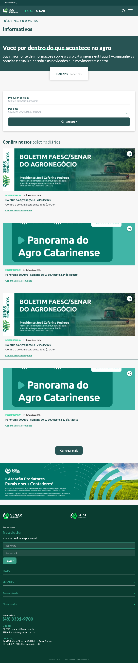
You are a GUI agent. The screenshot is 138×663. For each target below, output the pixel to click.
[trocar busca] (123, 11)
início (7, 21)
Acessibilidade (10, 3)
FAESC (16, 21)
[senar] (36, 516)
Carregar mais (69, 450)
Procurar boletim (18, 97)
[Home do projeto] (10, 11)
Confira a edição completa (18, 210)
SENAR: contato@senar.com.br (19, 632)
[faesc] (102, 516)
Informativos (30, 21)
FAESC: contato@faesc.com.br (18, 629)
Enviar (10, 561)
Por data (13, 108)
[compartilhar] (129, 154)
